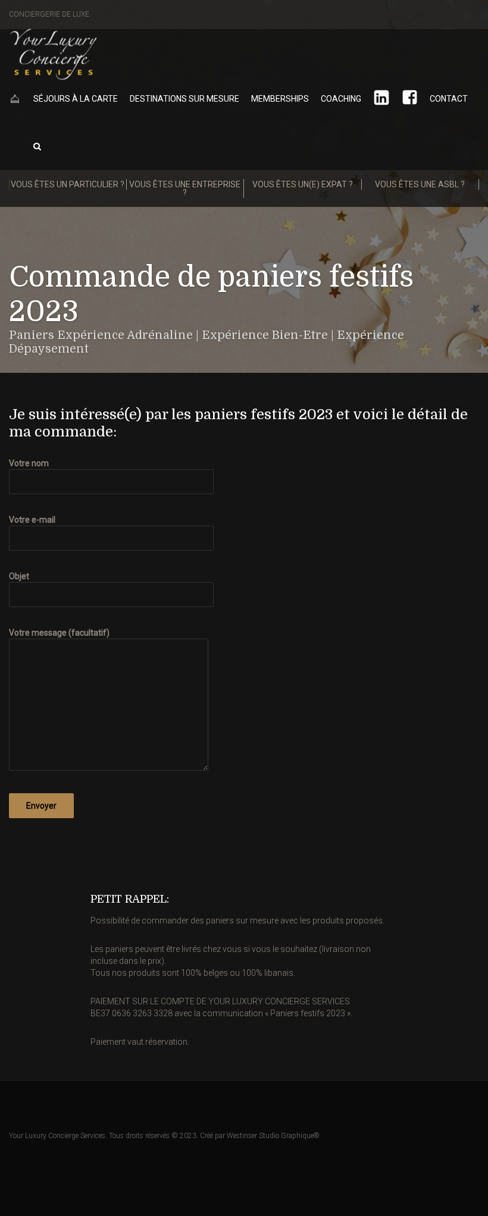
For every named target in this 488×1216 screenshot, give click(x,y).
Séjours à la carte (75, 98)
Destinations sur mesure (184, 98)
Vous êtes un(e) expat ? (302, 184)
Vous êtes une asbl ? (420, 184)
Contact (449, 98)
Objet (19, 576)
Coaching (341, 98)
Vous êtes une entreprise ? (184, 188)
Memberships (280, 98)
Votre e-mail (32, 519)
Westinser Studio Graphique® (273, 1136)
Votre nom (29, 463)
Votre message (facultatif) (59, 632)
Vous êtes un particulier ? (67, 184)
